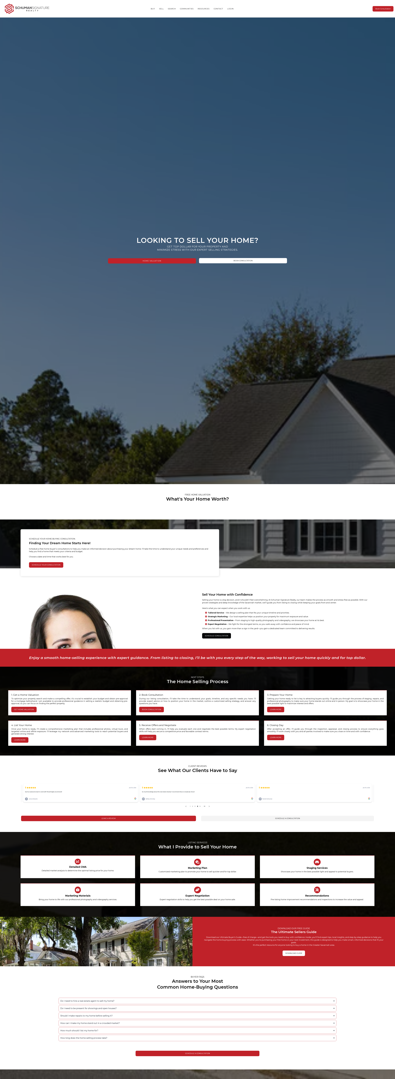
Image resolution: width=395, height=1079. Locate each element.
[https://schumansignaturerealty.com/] (27, 8)
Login (230, 9)
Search (172, 9)
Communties (187, 9)
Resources (204, 9)
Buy (153, 9)
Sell (161, 9)
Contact (218, 9)
